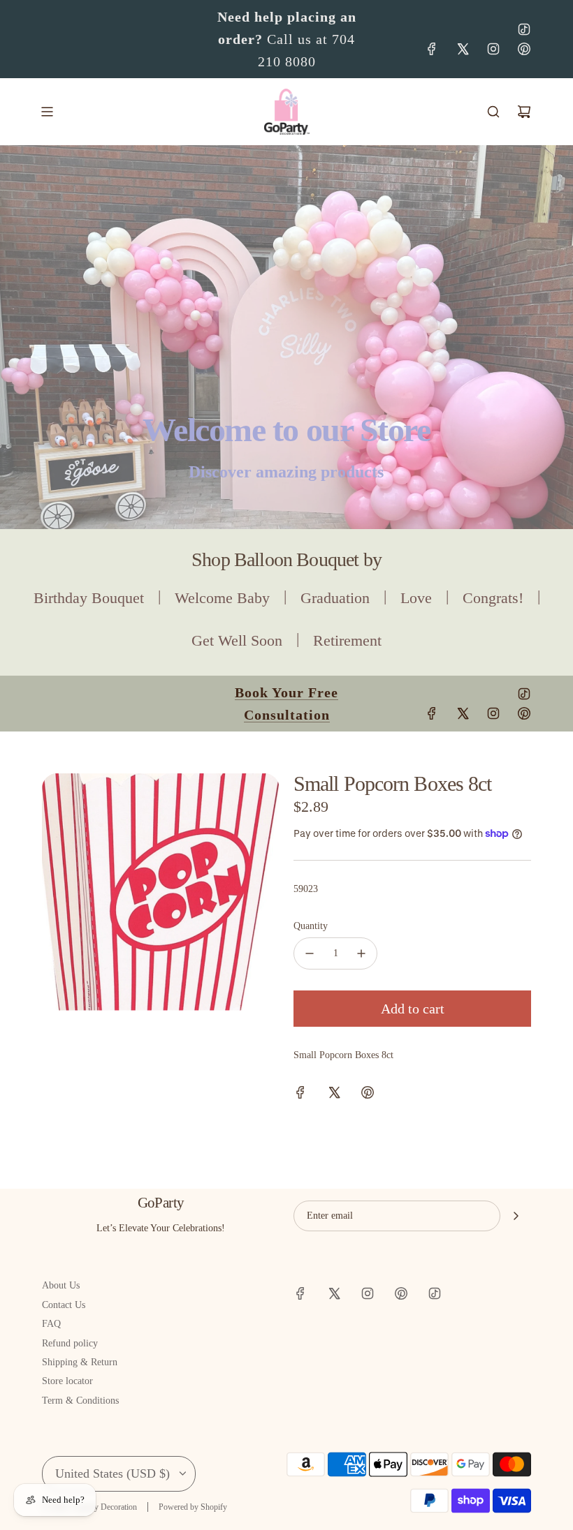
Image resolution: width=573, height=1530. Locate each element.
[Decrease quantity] (309, 953)
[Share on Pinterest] (367, 1095)
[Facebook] (431, 49)
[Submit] (515, 1216)
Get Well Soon (236, 640)
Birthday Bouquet (89, 598)
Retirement (347, 640)
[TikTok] (524, 29)
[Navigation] (46, 111)
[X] (462, 49)
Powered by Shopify (193, 1507)
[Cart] (524, 111)
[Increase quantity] (361, 953)
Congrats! (493, 598)
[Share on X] (334, 1095)
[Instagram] (493, 49)
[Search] (493, 111)
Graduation (335, 598)
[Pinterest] (524, 49)
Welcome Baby (222, 598)
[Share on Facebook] (300, 1095)
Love (416, 598)
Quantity (310, 926)
